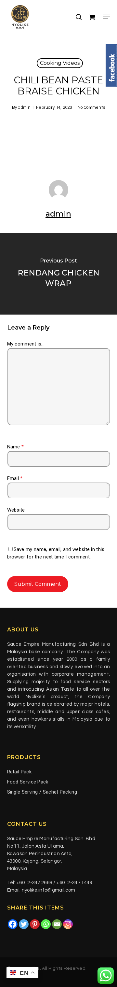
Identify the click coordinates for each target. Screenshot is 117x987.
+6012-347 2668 (34, 882)
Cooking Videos (60, 63)
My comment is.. (25, 344)
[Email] (57, 924)
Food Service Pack (27, 782)
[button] (106, 17)
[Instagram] (68, 924)
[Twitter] (24, 924)
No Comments (91, 107)
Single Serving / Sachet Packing (42, 792)
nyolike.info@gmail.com (48, 890)
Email (15, 478)
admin (24, 107)
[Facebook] (13, 924)
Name (15, 447)
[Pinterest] (35, 924)
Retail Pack (19, 772)
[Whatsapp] (46, 924)
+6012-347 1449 (74, 882)
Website (16, 510)
